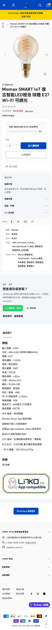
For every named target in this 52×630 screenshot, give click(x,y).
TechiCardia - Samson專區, (30, 258)
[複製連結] (32, 221)
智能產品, (39, 262)
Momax (7, 84)
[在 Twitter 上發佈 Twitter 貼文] (18, 221)
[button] (4, 5)
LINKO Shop (22, 626)
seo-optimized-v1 (20, 246)
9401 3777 (31, 542)
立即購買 (26, 154)
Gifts (14, 242)
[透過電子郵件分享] (25, 221)
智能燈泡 (16, 250)
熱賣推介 (31, 266)
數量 (7, 140)
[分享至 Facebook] (11, 221)
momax (30, 242)
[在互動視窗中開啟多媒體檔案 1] (26, 55)
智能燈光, (31, 262)
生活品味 (25, 250)
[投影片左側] (4, 14)
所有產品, (22, 262)
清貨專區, (22, 266)
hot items (22, 242)
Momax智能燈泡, (25, 254)
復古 (32, 246)
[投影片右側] (48, 14)
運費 (12, 116)
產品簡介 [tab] (7, 332)
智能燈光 (39, 246)
